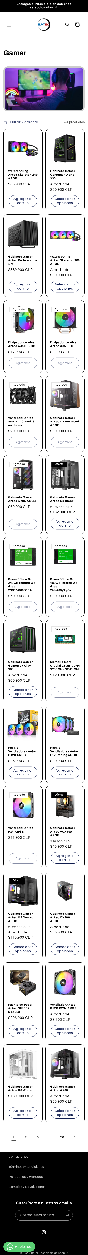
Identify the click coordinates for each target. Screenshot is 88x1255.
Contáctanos (18, 1156)
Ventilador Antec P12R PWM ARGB (63, 1006)
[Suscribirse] (68, 1215)
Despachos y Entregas (26, 1176)
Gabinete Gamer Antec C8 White (20, 1088)
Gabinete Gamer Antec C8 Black (62, 498)
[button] (9, 24)
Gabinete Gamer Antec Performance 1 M (22, 260)
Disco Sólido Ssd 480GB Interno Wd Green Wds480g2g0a (64, 585)
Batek (35, 1253)
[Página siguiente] (74, 1137)
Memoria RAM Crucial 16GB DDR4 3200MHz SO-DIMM (65, 665)
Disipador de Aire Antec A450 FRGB (21, 344)
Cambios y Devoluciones (27, 1186)
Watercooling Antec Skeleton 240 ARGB (23, 174)
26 (62, 1137)
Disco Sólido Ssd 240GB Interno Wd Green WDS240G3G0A (21, 585)
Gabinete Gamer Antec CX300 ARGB (62, 917)
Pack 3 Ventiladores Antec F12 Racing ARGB (64, 751)
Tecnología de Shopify (53, 1253)
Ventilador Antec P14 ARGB (21, 829)
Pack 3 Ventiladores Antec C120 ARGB (22, 751)
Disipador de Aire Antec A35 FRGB (63, 344)
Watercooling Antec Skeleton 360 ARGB (65, 260)
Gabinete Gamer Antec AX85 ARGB (22, 498)
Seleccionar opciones (65, 201)
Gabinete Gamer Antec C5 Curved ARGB (21, 917)
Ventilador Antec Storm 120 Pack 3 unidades (21, 421)
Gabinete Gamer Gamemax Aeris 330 (62, 174)
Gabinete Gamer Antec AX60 (62, 1088)
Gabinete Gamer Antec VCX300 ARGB (62, 831)
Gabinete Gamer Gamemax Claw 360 (20, 665)
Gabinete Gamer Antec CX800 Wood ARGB (64, 421)
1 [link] (14, 1137)
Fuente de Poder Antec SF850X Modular (20, 1008)
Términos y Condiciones (26, 1166)
